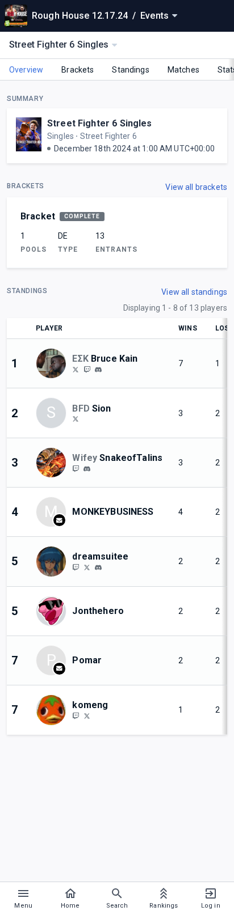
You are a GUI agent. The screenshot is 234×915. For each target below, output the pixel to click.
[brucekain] (98, 370)
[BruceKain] (86, 369)
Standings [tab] (130, 69)
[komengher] (75, 715)
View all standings (194, 291)
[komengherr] (86, 715)
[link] (98, 369)
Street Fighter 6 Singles (99, 123)
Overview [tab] (26, 69)
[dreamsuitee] (75, 566)
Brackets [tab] (77, 69)
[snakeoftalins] (75, 468)
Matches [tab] (183, 69)
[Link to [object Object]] (54, 363)
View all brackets (196, 187)
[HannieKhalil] (75, 418)
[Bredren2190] (75, 369)
